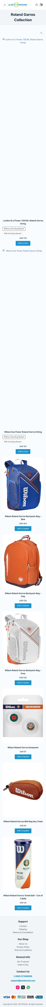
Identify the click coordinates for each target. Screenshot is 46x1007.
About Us (23, 944)
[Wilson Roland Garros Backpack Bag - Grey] (23, 639)
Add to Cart (23, 243)
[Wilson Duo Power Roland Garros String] (23, 338)
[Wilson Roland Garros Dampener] (23, 716)
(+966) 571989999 (23, 976)
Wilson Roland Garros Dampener (23, 747)
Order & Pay (23, 964)
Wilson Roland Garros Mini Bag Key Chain (23, 821)
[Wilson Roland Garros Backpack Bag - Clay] (23, 562)
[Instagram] (17, 987)
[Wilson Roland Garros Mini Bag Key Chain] (23, 790)
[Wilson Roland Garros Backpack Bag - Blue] (23, 485)
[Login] (41, 4)
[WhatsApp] (28, 987)
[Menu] (5, 5)
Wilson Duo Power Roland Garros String (23, 432)
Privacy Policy (23, 947)
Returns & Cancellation (23, 932)
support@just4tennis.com (23, 980)
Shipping (23, 929)
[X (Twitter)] (23, 987)
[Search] (37, 5)
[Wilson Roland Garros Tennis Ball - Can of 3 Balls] (23, 864)
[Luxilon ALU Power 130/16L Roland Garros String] (23, 127)
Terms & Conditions (23, 950)
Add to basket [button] (23, 528)
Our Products (23, 961)
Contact (23, 926)
